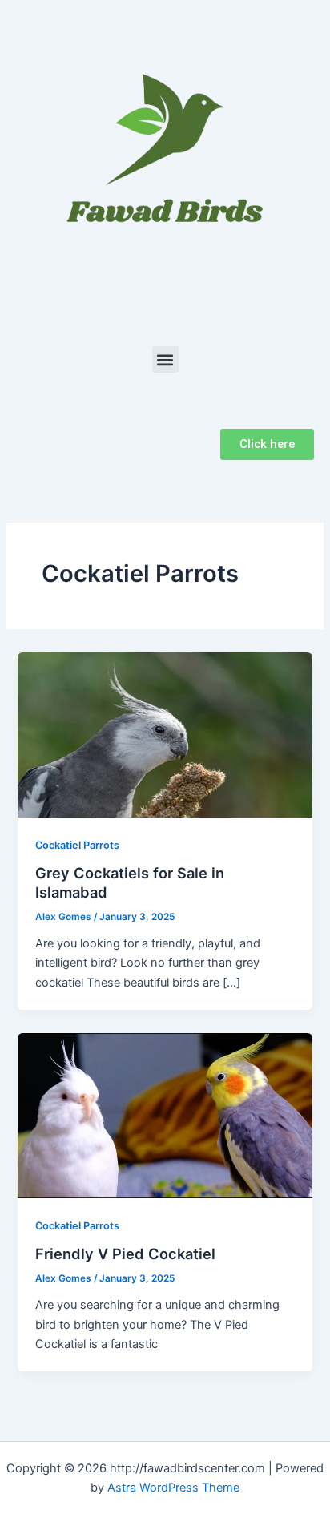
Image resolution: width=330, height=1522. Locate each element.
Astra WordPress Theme (173, 1487)
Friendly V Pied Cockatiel (125, 1253)
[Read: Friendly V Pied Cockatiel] (165, 1115)
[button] (165, 359)
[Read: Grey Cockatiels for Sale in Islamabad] (165, 734)
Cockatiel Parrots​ (77, 845)
